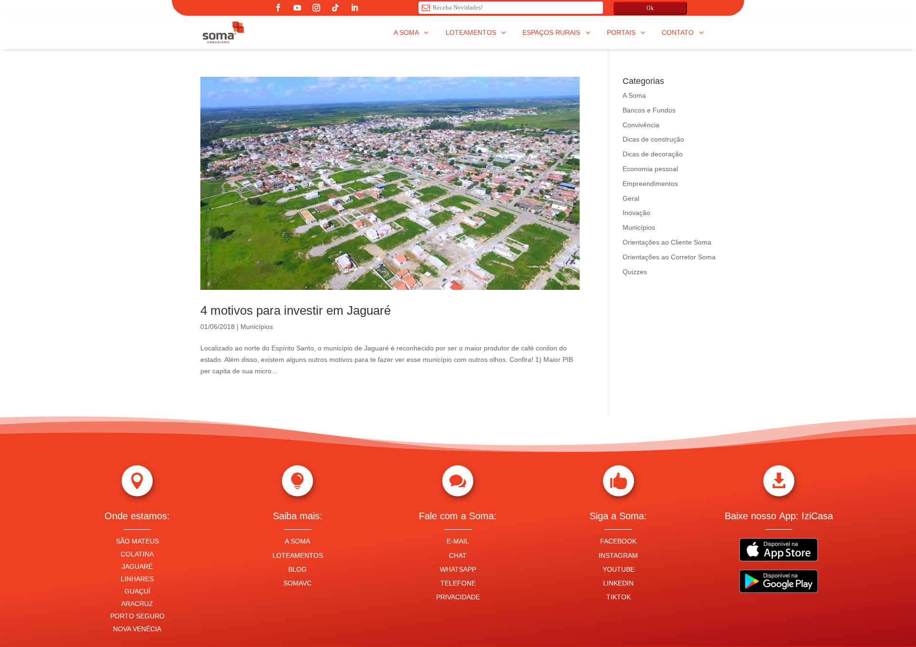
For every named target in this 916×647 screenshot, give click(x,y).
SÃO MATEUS (137, 541)
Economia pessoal (650, 169)
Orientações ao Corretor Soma (669, 257)
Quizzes (635, 272)
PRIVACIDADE (458, 597)
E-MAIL (458, 541)
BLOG (297, 569)
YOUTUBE (619, 569)
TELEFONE (458, 583)
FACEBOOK (618, 541)
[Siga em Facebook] (278, 7)
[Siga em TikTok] (335, 7)
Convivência (641, 125)
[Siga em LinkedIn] (354, 7)
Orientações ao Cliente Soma (667, 242)
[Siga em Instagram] (316, 7)
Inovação (636, 212)
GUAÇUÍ (137, 591)
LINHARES (137, 579)
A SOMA (297, 541)
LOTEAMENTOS (297, 555)
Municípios (256, 326)
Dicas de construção (653, 139)
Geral (631, 198)
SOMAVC (297, 583)
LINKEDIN (618, 583)
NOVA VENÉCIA (137, 629)
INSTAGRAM (618, 555)
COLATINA (137, 554)
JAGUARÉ (137, 566)
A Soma (634, 95)
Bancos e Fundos (649, 110)
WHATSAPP (458, 569)
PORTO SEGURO (137, 616)
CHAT (458, 555)
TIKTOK (618, 597)
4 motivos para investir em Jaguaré (295, 310)
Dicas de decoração (653, 154)
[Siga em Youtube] (297, 7)
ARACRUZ (137, 603)
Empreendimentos (650, 183)
